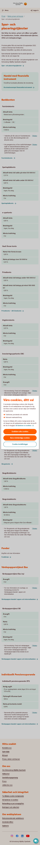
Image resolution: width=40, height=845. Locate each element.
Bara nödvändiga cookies (20, 438)
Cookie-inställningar (20, 444)
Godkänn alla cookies (20, 431)
